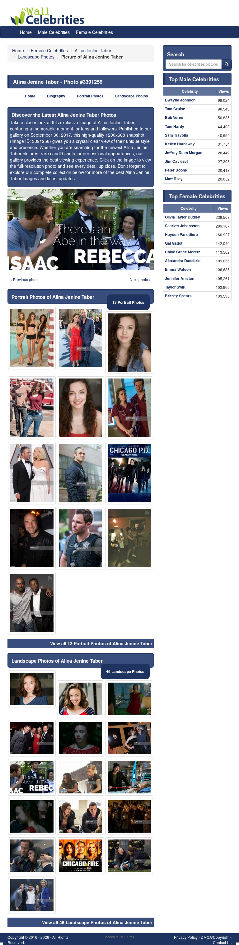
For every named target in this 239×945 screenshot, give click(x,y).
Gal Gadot (173, 243)
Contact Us (222, 942)
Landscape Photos (131, 96)
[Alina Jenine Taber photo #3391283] (32, 603)
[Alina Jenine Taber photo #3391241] (129, 816)
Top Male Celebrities (194, 79)
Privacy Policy (186, 937)
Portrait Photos (90, 96)
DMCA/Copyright (215, 937)
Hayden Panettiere (181, 234)
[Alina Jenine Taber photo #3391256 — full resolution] (80, 229)
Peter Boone (176, 170)
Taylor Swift (175, 287)
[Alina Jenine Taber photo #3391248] (32, 738)
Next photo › (140, 279)
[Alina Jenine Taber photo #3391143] (32, 688)
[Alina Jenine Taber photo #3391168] (81, 473)
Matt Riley (174, 178)
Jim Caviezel (176, 161)
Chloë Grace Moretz (182, 252)
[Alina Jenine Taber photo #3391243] (81, 338)
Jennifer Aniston (179, 278)
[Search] (226, 64)
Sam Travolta (176, 135)
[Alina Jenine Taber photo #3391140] (81, 698)
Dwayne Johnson (180, 100)
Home (26, 32)
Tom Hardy (174, 126)
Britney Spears (178, 296)
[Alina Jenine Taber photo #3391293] (129, 855)
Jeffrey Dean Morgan (183, 152)
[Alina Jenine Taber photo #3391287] (81, 855)
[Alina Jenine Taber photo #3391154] (129, 777)
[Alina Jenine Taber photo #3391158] (129, 407)
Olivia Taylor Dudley (182, 217)
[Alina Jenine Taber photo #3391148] (81, 407)
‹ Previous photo (25, 279)
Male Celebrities (54, 32)
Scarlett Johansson (182, 225)
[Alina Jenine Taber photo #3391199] (129, 738)
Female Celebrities (94, 32)
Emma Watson (178, 269)
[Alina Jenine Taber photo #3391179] (81, 777)
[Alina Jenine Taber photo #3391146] (129, 698)
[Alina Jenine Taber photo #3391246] (81, 538)
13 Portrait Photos (128, 302)
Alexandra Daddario (182, 260)
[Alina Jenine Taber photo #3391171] (32, 338)
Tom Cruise (175, 108)
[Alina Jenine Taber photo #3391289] (32, 407)
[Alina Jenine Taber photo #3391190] (32, 855)
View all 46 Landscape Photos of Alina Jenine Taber (97, 922)
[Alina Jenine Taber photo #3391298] (32, 538)
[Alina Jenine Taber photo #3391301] (129, 473)
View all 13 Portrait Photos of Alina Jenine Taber (101, 643)
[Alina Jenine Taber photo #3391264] (32, 473)
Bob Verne (174, 117)
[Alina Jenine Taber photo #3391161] (81, 816)
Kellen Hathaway (180, 144)
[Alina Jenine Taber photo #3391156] (32, 816)
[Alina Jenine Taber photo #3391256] (32, 777)
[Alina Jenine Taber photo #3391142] (129, 342)
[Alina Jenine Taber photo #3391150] (81, 738)
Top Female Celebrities (197, 196)
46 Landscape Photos (125, 671)
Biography (56, 96)
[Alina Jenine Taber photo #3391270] (129, 538)
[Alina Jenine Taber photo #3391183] (32, 895)
